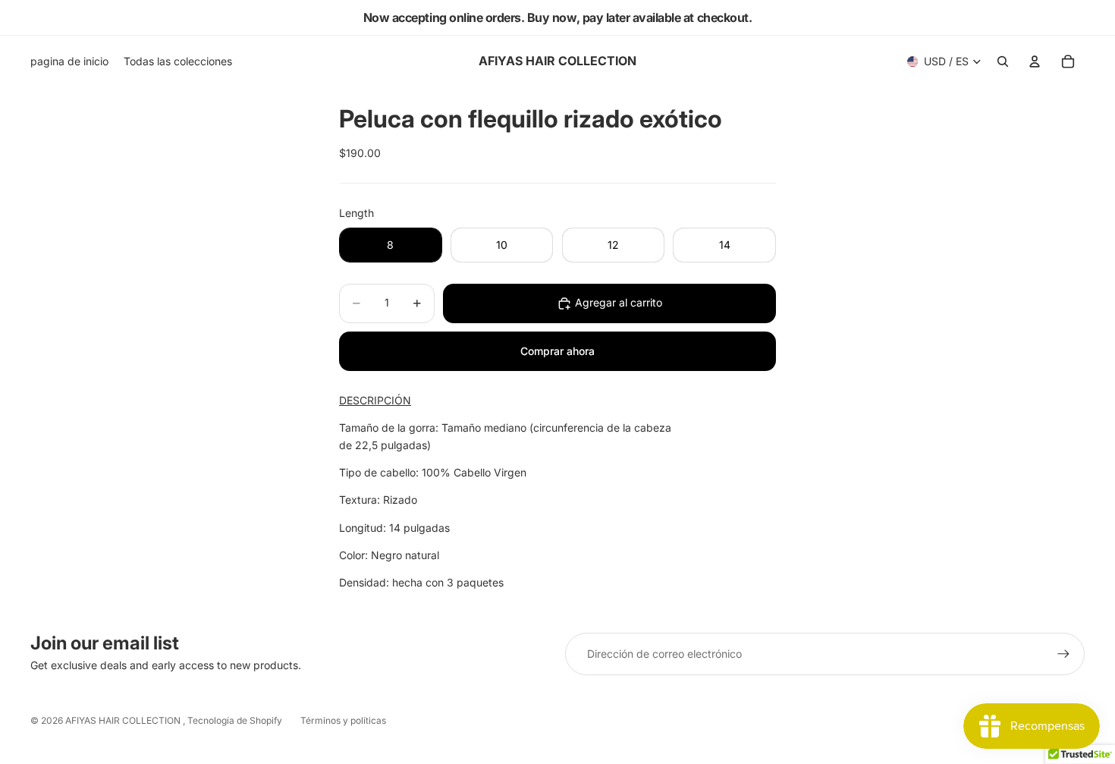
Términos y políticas (343, 720)
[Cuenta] (1034, 61)
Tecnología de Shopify (234, 720)
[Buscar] (1002, 61)
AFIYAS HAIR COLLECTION (124, 720)
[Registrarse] (1063, 654)
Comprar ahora (557, 350)
